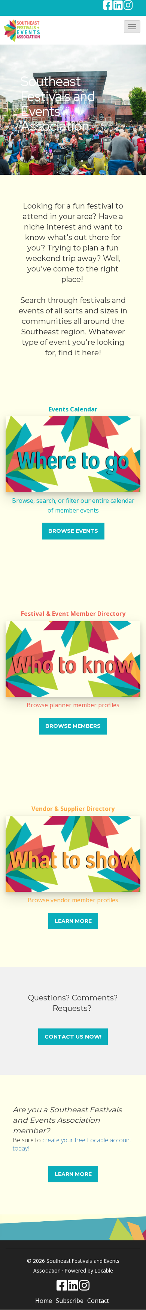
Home (43, 1301)
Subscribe (69, 1301)
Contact (98, 1301)
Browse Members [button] (73, 726)
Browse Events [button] (73, 531)
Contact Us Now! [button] (73, 1036)
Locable (104, 1270)
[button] (132, 26)
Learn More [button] (73, 921)
